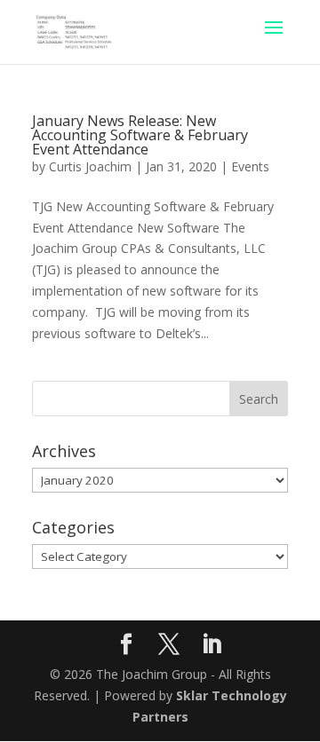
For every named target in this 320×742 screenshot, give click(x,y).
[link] (74, 30)
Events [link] (250, 166)
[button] (274, 39)
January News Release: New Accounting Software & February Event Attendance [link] (140, 135)
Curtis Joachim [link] (90, 166)
